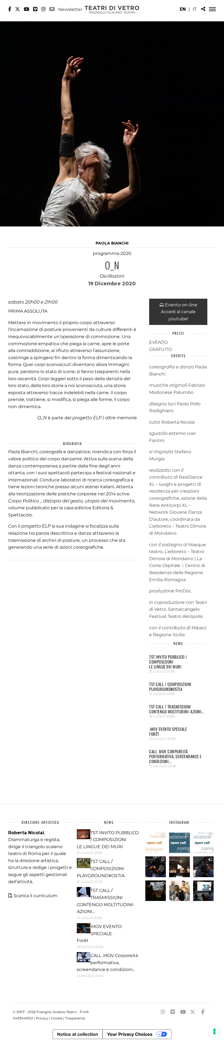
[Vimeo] (35, 9)
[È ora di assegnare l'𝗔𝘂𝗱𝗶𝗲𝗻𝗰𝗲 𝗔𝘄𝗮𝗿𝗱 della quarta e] (179, 866)
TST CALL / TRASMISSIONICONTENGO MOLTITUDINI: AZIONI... (176, 708)
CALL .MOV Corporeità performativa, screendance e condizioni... (175, 756)
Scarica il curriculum (35, 895)
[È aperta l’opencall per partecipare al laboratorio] (179, 843)
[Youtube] (26, 9)
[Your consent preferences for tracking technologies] (214, 1031)
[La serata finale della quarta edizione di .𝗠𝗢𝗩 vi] (203, 866)
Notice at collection (77, 1034)
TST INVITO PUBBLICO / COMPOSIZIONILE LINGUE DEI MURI (168, 662)
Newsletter (69, 9)
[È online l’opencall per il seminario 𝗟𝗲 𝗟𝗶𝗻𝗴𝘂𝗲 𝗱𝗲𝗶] (203, 843)
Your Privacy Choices (129, 1034)
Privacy (42, 1018)
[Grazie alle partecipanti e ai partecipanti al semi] (179, 890)
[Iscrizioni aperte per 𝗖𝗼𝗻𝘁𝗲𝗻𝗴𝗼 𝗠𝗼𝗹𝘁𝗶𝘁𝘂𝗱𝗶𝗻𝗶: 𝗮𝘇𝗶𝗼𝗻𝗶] (155, 843)
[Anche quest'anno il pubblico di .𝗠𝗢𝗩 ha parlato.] (155, 866)
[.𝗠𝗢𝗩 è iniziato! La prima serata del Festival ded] (203, 890)
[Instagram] (43, 9)
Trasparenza (75, 1018)
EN (183, 9)
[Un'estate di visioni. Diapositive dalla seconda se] (155, 890)
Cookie (56, 1018)
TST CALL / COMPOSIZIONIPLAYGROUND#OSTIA (170, 686)
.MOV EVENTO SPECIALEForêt (168, 731)
